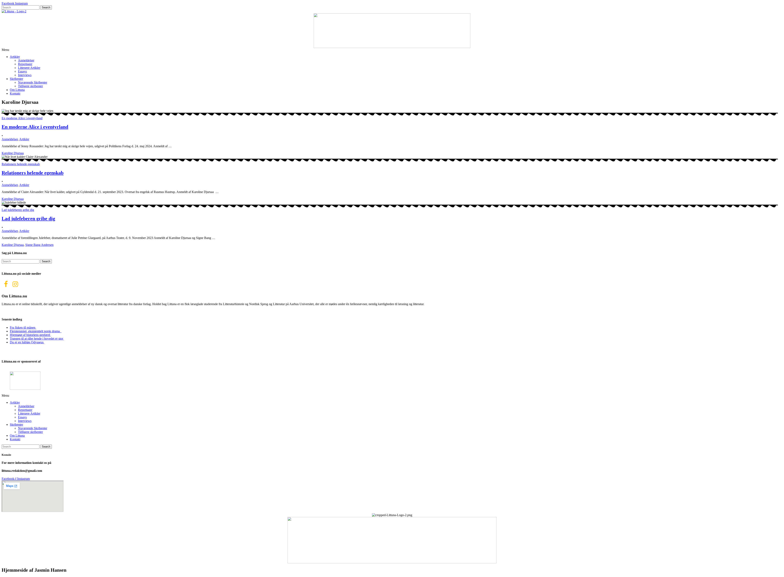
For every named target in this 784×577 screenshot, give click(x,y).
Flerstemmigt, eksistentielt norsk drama (35, 331)
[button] (392, 50)
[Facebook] (6, 284)
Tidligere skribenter (30, 86)
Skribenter (16, 78)
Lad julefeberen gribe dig (28, 218)
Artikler (15, 56)
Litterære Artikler (29, 67)
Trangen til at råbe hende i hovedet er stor (37, 338)
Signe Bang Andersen (39, 245)
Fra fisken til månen (23, 327)
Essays (22, 71)
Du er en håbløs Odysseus (27, 342)
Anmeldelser (26, 60)
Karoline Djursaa (13, 153)
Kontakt (15, 93)
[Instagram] (15, 284)
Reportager (25, 64)
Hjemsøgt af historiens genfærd (30, 335)
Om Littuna (17, 90)
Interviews (24, 75)
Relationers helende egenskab (32, 172)
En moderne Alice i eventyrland (35, 126)
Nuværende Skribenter (32, 82)
